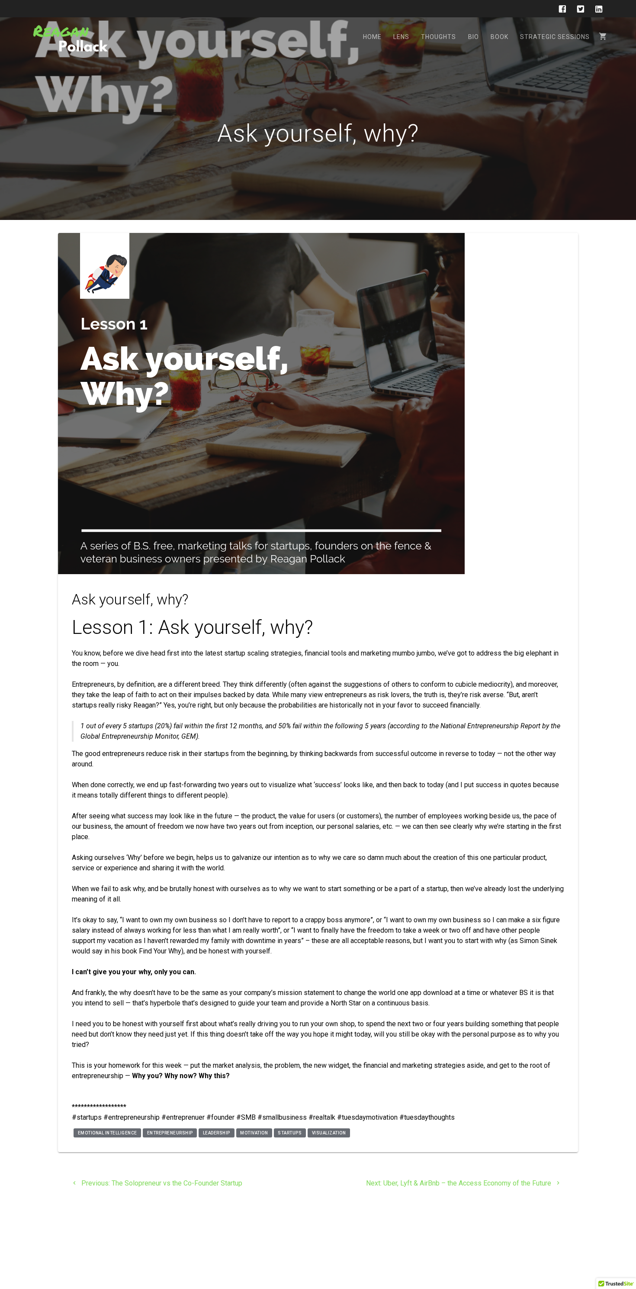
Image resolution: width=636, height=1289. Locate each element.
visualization (329, 1133)
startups (290, 1133)
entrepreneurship (170, 1133)
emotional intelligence (107, 1133)
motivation (254, 1133)
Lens (401, 36)
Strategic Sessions (555, 36)
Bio (473, 36)
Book (499, 36)
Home (372, 36)
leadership (216, 1133)
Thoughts (438, 36)
